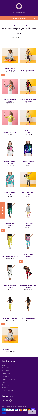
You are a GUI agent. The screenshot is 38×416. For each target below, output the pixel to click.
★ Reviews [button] (2, 210)
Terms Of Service (7, 371)
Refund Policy (6, 368)
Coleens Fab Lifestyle (11, 406)
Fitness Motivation (7, 390)
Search (4, 365)
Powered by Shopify (21, 406)
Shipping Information (8, 379)
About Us (5, 388)
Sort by (19, 33)
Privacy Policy (6, 373)
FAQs (3, 382)
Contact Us (5, 376)
